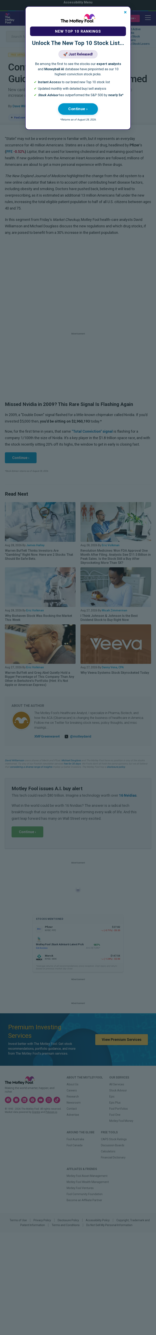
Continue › (78, 108)
